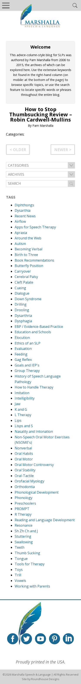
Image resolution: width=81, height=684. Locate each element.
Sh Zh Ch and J (26, 531)
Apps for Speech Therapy (35, 227)
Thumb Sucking (27, 553)
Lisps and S (24, 425)
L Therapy (23, 414)
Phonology (23, 497)
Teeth (19, 547)
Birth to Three (26, 254)
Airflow (20, 221)
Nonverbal (23, 448)
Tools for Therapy (29, 564)
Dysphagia (23, 321)
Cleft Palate (24, 282)
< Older (18, 149)
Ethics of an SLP (27, 343)
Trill (18, 575)
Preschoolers (25, 503)
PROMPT (22, 508)
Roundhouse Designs (45, 679)
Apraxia (21, 232)
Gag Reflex (23, 359)
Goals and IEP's (27, 365)
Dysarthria (23, 315)
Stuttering (23, 536)
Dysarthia (22, 210)
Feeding (21, 354)
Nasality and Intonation (34, 431)
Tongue (21, 558)
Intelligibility (25, 398)
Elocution (22, 337)
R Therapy (23, 514)
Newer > (62, 149)
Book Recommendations (34, 260)
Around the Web (28, 238)
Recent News (25, 216)
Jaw (17, 403)
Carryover (23, 271)
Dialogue (22, 293)
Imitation (22, 392)
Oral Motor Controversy (34, 464)
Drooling (22, 310)
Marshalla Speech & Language (31, 674)
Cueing (20, 288)
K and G (21, 409)
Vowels (20, 580)
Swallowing (24, 542)
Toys (19, 569)
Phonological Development (37, 492)
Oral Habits (24, 453)
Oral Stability (25, 470)
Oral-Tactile (24, 475)
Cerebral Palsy (26, 276)
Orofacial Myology (29, 481)
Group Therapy (27, 370)
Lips (18, 420)
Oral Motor (24, 459)
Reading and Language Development (45, 520)
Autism (20, 243)
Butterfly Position (29, 265)
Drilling (21, 304)
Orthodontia (25, 486)
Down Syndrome (28, 299)
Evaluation (23, 348)
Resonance (23, 525)
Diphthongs (24, 205)
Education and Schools (33, 332)
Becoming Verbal (28, 249)
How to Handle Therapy (34, 387)
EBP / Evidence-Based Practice (39, 326)
